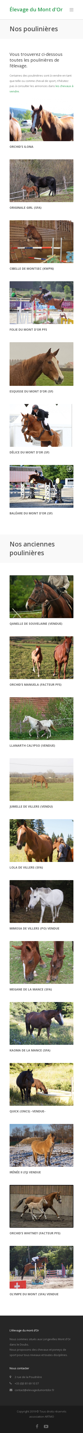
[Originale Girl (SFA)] (41, 180)
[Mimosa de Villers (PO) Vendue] (41, 901)
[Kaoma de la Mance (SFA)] (41, 1023)
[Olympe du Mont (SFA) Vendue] (41, 1267)
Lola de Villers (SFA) (26, 867)
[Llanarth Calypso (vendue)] (41, 718)
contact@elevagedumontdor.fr (34, 1390)
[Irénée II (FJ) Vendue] (41, 1145)
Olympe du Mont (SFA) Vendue (34, 1294)
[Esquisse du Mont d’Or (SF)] (41, 364)
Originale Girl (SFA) (26, 208)
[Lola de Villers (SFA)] (41, 840)
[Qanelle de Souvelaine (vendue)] (41, 596)
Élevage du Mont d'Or (36, 9)
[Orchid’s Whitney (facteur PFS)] (41, 1206)
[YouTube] (46, 1426)
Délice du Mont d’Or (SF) (29, 452)
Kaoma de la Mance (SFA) (30, 1050)
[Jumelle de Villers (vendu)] (41, 779)
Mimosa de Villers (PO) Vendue (34, 928)
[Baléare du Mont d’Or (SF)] (41, 486)
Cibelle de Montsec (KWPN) (32, 268)
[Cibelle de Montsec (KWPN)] (41, 241)
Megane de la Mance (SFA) (31, 989)
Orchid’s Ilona (21, 147)
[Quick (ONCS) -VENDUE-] (41, 1084)
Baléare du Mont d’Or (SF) (31, 513)
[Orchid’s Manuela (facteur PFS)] (41, 657)
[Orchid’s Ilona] (41, 119)
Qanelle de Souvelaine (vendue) (36, 624)
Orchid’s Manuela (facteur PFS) (36, 684)
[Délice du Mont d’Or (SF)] (41, 425)
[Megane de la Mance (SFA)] (41, 962)
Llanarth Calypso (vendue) (32, 745)
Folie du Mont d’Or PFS (28, 329)
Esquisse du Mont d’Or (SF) (31, 391)
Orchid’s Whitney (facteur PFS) (35, 1233)
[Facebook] (37, 1426)
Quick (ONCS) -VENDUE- (28, 1111)
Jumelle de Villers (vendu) (31, 806)
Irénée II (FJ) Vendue (25, 1172)
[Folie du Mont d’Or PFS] (41, 302)
